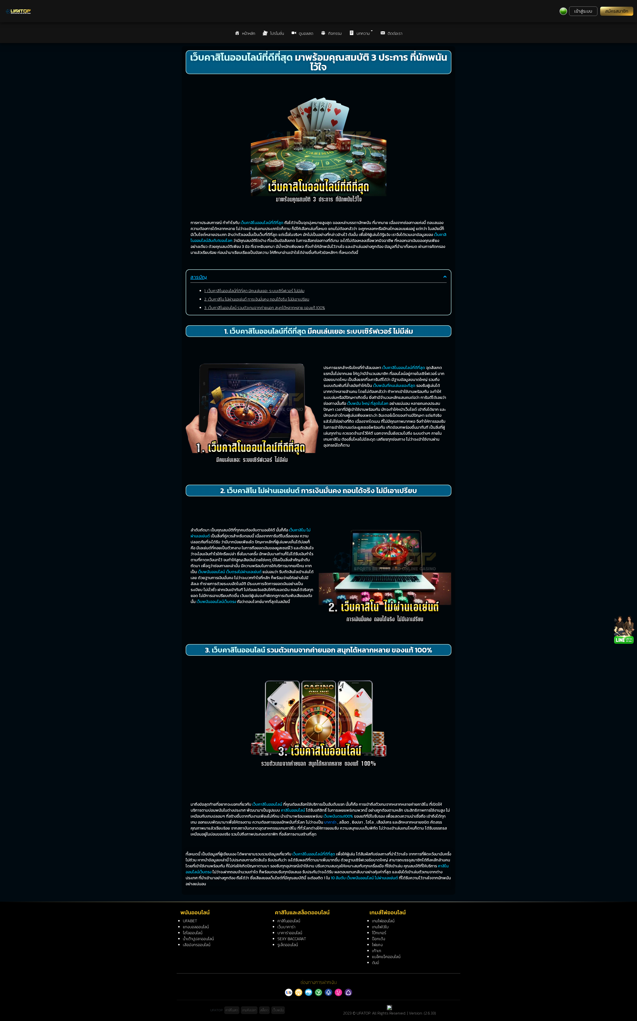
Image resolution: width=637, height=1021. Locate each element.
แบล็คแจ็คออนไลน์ (386, 957)
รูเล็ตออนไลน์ (287, 945)
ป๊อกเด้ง (378, 939)
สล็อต (264, 1010)
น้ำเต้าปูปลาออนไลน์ (198, 939)
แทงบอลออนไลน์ (196, 927)
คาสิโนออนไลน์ (288, 921)
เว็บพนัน (278, 1010)
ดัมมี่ (375, 963)
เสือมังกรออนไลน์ (196, 945)
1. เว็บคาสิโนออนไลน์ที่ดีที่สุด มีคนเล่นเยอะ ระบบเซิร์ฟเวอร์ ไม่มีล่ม (254, 291)
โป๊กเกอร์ (379, 933)
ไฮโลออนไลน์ (192, 933)
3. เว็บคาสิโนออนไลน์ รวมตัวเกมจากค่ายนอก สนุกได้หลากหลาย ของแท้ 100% (264, 308)
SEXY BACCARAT (291, 939)
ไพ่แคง (377, 945)
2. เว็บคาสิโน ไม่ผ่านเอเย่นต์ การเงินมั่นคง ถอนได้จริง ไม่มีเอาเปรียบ (256, 299)
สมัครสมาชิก (616, 11)
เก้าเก (376, 951)
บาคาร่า (330, 822)
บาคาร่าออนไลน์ (289, 933)
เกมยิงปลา (249, 1010)
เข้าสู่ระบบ (583, 11)
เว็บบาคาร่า (286, 927)
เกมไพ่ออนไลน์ (383, 921)
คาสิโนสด (231, 1010)
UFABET (190, 921)
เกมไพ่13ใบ (380, 927)
